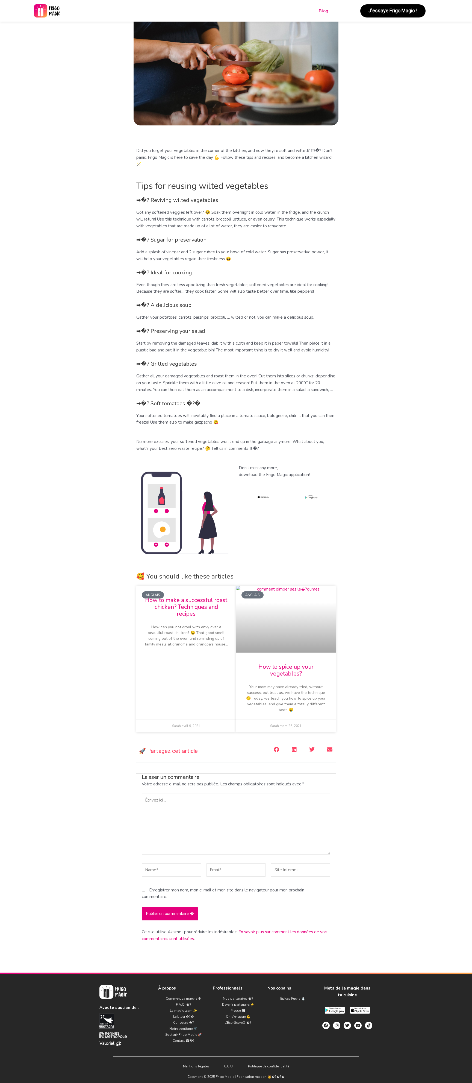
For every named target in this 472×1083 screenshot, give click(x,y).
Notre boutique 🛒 (183, 1028)
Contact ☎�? (183, 1040)
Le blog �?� (183, 1016)
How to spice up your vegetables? (286, 670)
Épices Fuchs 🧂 (292, 998)
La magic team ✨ (183, 1010)
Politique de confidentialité (268, 1066)
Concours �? (183, 1022)
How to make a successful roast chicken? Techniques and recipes (186, 607)
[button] (276, 750)
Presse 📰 (238, 1010)
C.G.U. (229, 1066)
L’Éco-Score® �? (238, 1022)
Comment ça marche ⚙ (183, 998)
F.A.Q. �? (183, 1004)
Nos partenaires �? (238, 998)
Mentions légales (196, 1066)
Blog (323, 11)
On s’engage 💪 (238, 1016)
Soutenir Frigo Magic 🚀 (183, 1034)
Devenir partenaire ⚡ (238, 1004)
